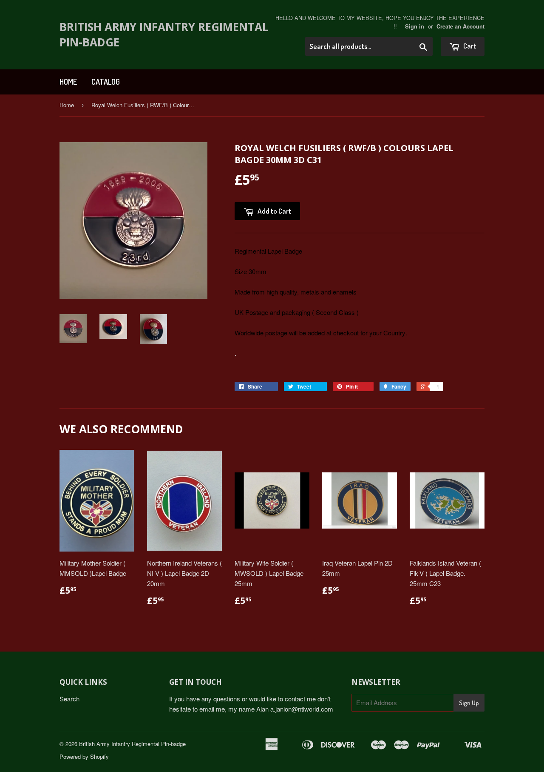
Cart (469, 45)
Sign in (414, 26)
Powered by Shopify (84, 756)
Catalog (105, 81)
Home (68, 81)
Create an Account (460, 26)
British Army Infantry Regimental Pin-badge (164, 34)
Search (69, 698)
